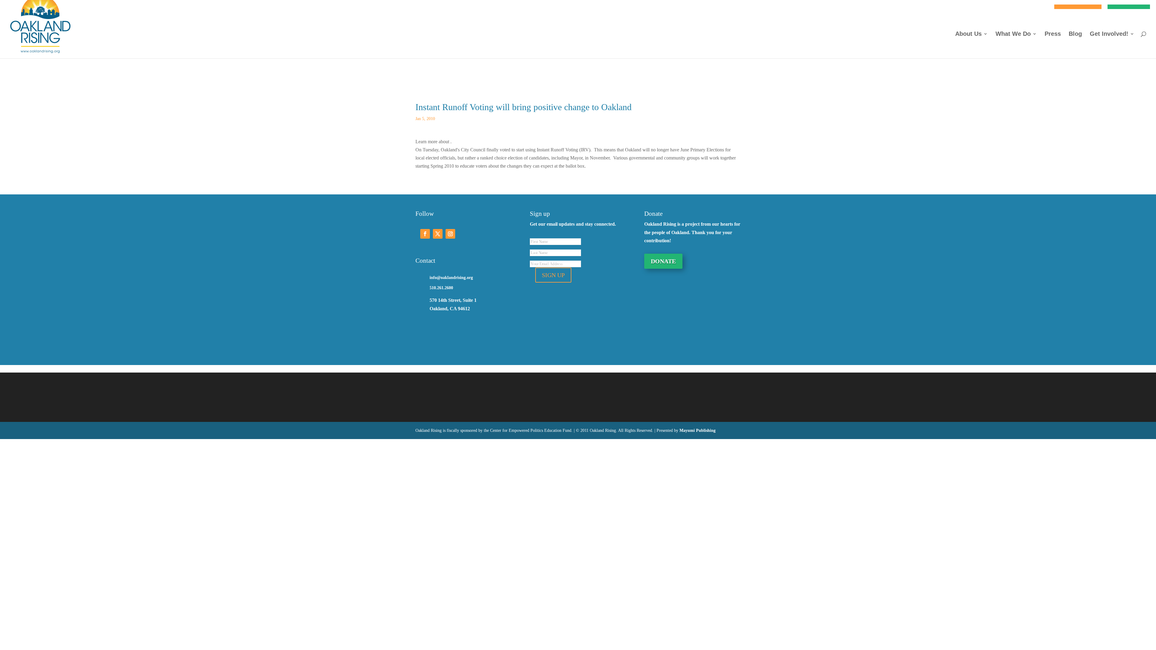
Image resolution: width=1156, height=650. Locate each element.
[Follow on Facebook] (425, 234)
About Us (968, 34)
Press (1053, 34)
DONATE (663, 261)
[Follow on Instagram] (450, 234)
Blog (1075, 34)
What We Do (1013, 34)
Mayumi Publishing (697, 430)
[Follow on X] (438, 234)
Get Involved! (1109, 34)
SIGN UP (553, 275)
